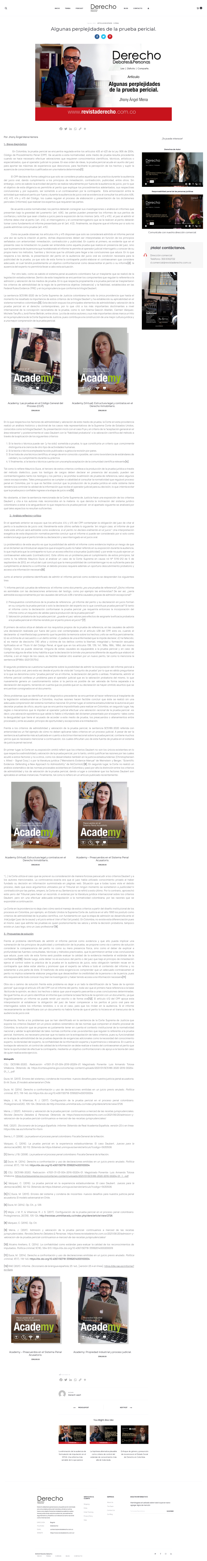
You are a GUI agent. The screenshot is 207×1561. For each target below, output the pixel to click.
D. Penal (116, 23)
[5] (72, 490)
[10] (20, 959)
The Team (110, 1506)
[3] (39, 302)
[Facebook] (160, 1554)
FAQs (85, 1508)
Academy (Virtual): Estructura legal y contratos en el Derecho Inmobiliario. (102, 405)
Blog (126, 8)
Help (85, 1520)
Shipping (86, 1504)
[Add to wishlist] (64, 326)
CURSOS (58, 1556)
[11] (124, 977)
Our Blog (110, 1514)
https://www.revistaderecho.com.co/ (62, 1533)
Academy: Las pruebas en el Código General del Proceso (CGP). (35, 405)
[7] (83, 620)
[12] (90, 998)
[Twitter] (155, 1554)
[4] (127, 461)
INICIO (39, 1556)
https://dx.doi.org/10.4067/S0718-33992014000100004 (60, 1165)
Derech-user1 (74, 1395)
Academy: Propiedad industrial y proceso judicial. (102, 1352)
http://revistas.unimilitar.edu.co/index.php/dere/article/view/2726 (76, 1215)
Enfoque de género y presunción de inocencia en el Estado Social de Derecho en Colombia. (134, 1454)
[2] (129, 263)
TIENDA (48, 1556)
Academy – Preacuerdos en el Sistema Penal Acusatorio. (102, 859)
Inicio (57, 8)
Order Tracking (88, 1512)
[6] (43, 569)
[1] (81, 169)
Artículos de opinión (104, 23)
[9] (56, 926)
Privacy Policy (88, 1516)
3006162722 (54, 1526)
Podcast (79, 8)
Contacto (137, 8)
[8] (85, 764)
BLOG (68, 1556)
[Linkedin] (171, 1554)
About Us (110, 1502)
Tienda (67, 8)
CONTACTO (78, 1556)
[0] (198, 8)
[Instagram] (165, 1554)
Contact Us (111, 1510)
